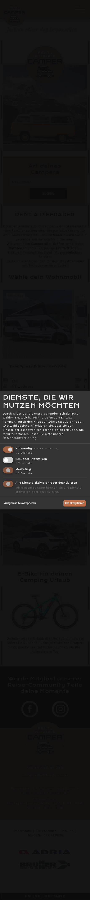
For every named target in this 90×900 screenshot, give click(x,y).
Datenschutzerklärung (20, 438)
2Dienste (23, 463)
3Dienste (23, 453)
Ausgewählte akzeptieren (20, 503)
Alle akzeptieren (74, 503)
